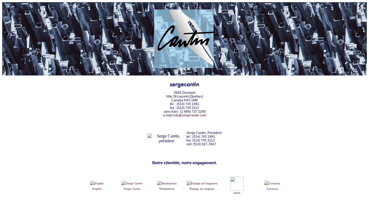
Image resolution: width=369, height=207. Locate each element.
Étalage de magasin (201, 188)
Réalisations (167, 188)
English (97, 188)
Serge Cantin (132, 188)
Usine (236, 192)
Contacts (272, 188)
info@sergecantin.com (189, 115)
